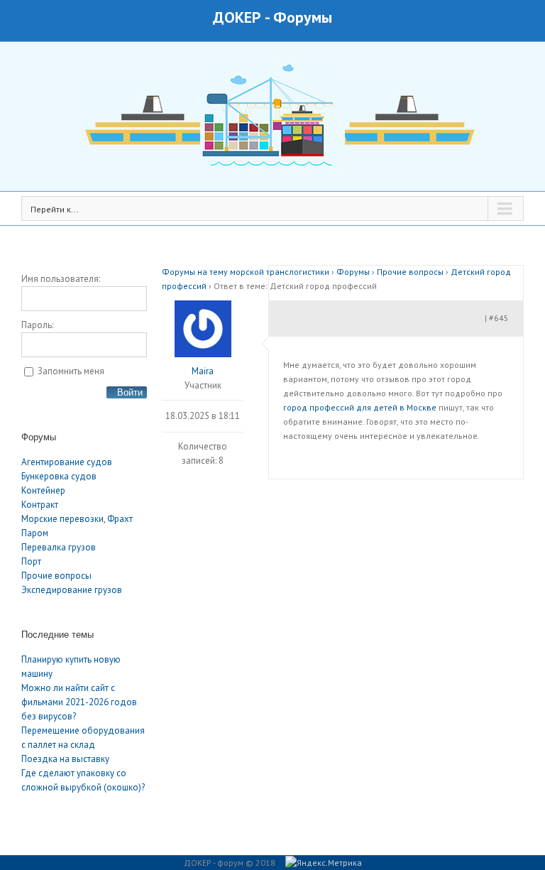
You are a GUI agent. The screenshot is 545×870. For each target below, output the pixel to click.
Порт (31, 561)
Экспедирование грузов (71, 590)
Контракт (39, 505)
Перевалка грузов (58, 547)
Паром (34, 533)
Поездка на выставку (65, 759)
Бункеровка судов (59, 476)
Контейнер (43, 490)
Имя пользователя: (60, 279)
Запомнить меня (71, 371)
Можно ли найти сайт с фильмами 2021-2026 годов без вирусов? (79, 702)
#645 (499, 317)
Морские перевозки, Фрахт (77, 519)
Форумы (302, 17)
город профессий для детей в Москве (359, 407)
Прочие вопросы (56, 576)
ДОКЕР (237, 17)
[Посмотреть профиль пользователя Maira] (202, 328)
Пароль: (37, 325)
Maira (203, 371)
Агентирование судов (66, 462)
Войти (130, 392)
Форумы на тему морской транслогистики (245, 271)
